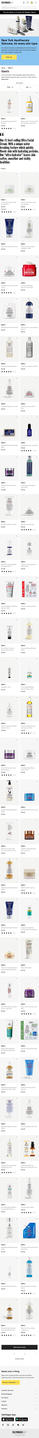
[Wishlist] (28, 2)
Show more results (19, 1347)
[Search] (3, 8)
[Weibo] (23, 1426)
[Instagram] (8, 1426)
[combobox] (21, 8)
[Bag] (32, 2)
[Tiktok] (13, 1426)
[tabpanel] (19, 39)
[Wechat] (18, 1426)
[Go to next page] (35, 1354)
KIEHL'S (10, 68)
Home (3, 68)
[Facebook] (2, 1426)
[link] (9, 122)
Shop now (9, 57)
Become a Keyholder (9, 1382)
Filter (9, 87)
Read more (4, 79)
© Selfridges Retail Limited (20, 1435)
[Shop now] (19, 25)
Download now (30, 12)
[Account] (24, 2)
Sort (27, 87)
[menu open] (36, 2)
